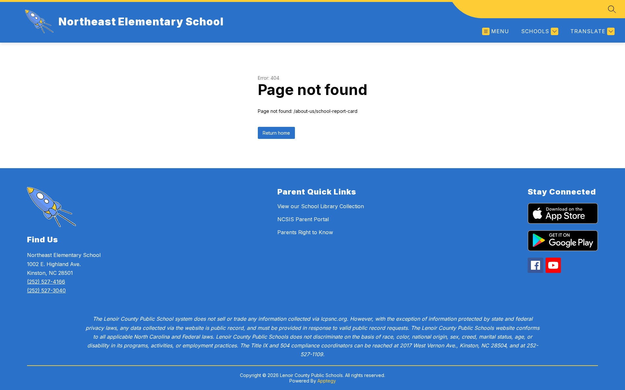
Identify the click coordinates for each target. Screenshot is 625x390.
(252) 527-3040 (46, 290)
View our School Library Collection (320, 206)
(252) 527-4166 (46, 281)
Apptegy (326, 380)
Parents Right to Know (305, 232)
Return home (276, 133)
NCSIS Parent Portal (303, 219)
